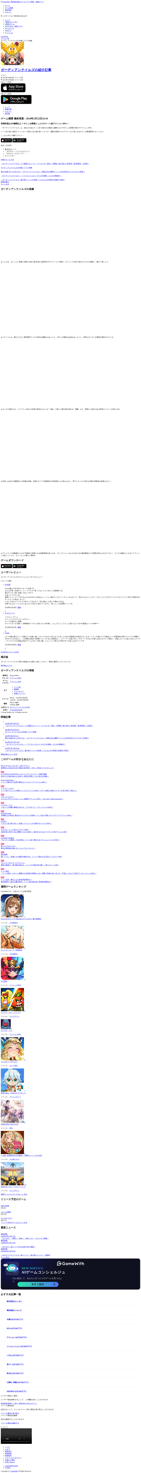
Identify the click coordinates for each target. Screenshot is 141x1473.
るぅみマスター (6, 1218)
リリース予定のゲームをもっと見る (14, 1222)
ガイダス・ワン (6, 1030)
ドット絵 (17, 687)
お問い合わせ (10, 1462)
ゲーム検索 (9, 8)
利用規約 (8, 1455)
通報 (19, 607)
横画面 (16, 689)
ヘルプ (7, 1449)
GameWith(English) (11, 1466)
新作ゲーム (10, 24)
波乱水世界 (5, 1206)
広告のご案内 (10, 1460)
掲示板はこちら (6, 665)
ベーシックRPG (15, 985)
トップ (7, 20)
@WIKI (7, 1468)
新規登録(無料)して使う (9, 1403)
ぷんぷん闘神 (6, 1212)
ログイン (8, 12)
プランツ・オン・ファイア (11, 1012)
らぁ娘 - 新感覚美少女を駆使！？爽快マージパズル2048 (21, 1155)
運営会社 (8, 1451)
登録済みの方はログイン (28, 1403)
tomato (7, 633)
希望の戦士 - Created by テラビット (13, 1093)
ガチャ (8, 31)
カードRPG (13, 1065)
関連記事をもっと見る (9, 754)
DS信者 (7, 585)
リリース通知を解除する (10, 1423)
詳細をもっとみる (7, 159)
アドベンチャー (15, 1097)
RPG (11, 1128)
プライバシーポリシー (13, 1458)
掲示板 (7, 113)
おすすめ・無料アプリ (14, 26)
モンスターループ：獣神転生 (11, 950)
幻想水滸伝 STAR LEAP (9, 1124)
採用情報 (8, 1453)
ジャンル (9, 33)
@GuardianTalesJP (16, 710)
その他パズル (14, 1159)
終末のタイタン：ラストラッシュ (13, 1187)
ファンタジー (19, 691)
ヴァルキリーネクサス (9, 1062)
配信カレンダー (12, 22)
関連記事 (8, 109)
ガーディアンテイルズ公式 (20, 707)
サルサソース (10, 613)
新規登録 (8, 10)
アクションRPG (15, 678)
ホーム (7, 6)
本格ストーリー (19, 693)
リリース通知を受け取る (10, 1413)
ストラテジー (14, 1016)
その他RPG (13, 923)
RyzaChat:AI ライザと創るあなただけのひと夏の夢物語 (21, 919)
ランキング (10, 28)
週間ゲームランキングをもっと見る (14, 1194)
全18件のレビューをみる (10, 652)
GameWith (13, 1471)
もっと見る (5, 1257)
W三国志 (4, 981)
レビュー (8, 111)
